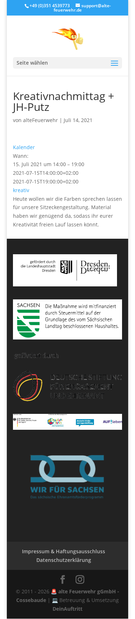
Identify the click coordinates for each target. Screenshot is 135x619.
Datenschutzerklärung (63, 560)
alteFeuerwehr (40, 120)
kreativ (21, 190)
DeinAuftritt (67, 608)
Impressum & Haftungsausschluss (63, 551)
